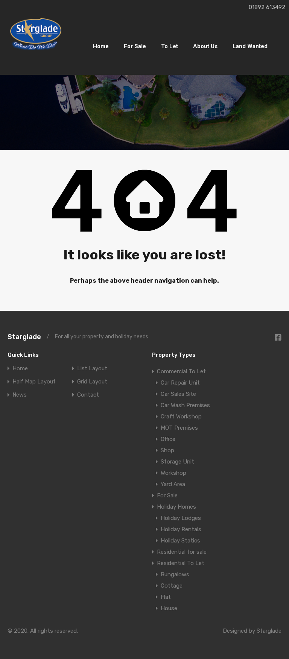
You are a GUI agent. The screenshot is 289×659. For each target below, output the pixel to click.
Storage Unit (177, 461)
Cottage (172, 585)
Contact (88, 395)
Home (101, 46)
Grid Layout (92, 382)
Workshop (173, 473)
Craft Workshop (181, 416)
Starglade (24, 336)
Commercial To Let (181, 371)
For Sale (135, 46)
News (19, 395)
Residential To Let (180, 563)
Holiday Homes (176, 506)
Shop (167, 450)
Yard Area (173, 484)
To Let (169, 46)
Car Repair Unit (180, 382)
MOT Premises (179, 427)
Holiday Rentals (181, 529)
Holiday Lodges (181, 518)
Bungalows (175, 574)
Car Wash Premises (185, 405)
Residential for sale (182, 551)
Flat (166, 597)
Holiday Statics (180, 540)
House (169, 608)
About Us (205, 46)
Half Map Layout (34, 382)
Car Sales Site (178, 394)
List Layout (92, 368)
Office (168, 439)
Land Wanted (250, 46)
